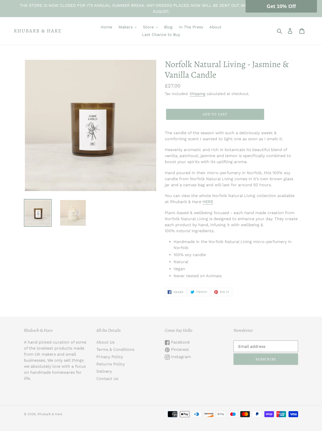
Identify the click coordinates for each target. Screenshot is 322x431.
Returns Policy (110, 364)
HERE (208, 201)
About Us (105, 342)
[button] (281, 6)
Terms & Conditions (115, 349)
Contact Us (107, 378)
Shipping (197, 93)
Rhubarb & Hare (38, 31)
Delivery (104, 371)
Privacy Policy (109, 356)
